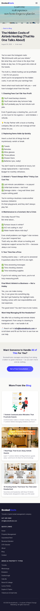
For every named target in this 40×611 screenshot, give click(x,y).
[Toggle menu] (36, 3)
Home (3, 531)
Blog (3, 551)
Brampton (5, 572)
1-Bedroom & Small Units (9, 593)
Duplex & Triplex (7, 589)
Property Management (9, 534)
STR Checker (6, 544)
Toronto (4, 565)
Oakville (4, 579)
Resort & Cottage (7, 582)
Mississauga (5, 568)
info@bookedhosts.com (9, 521)
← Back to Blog (7, 28)
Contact (4, 555)
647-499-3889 (6, 518)
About (3, 548)
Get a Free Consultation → (20, 369)
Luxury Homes (6, 586)
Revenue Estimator (7, 541)
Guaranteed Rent (7, 538)
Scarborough (6, 575)
